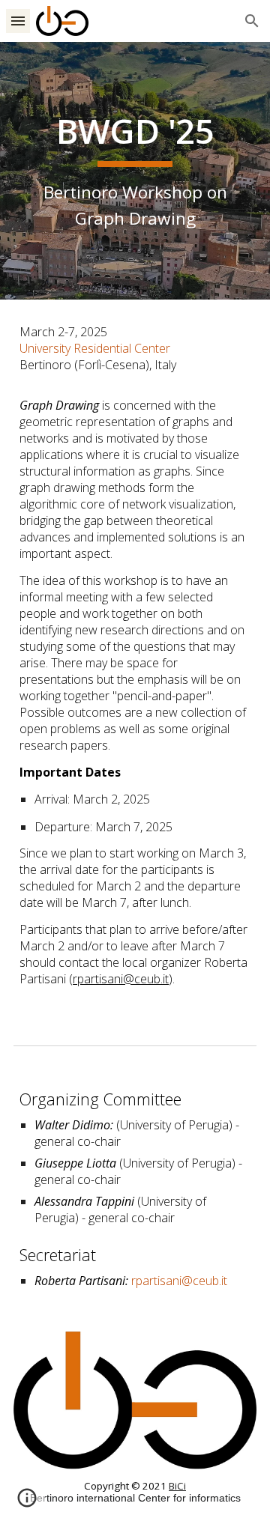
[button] (18, 20)
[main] (135, 170)
